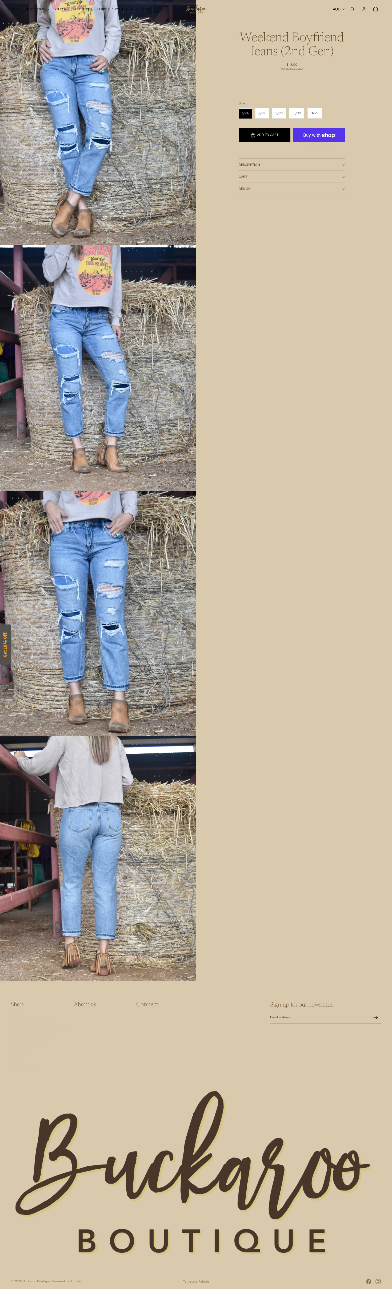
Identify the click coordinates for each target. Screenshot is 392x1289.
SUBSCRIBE (233, 657)
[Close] (265, 603)
